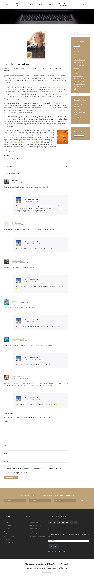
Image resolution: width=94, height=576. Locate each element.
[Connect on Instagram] (59, 522)
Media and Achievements (63, 4)
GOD (75, 54)
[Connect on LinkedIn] (54, 522)
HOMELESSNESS (57, 68)
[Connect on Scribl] (76, 522)
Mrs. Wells (77, 120)
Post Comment (11, 477)
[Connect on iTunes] (71, 522)
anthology (14, 89)
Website (6, 461)
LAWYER (76, 68)
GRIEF (75, 57)
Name (6, 445)
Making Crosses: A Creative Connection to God (24, 142)
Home (8, 4)
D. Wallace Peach (18, 339)
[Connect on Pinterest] (63, 522)
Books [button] (41, 4)
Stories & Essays (79, 79)
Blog (51, 4)
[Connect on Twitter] (50, 522)
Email (6, 453)
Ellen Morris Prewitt (19, 68)
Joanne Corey (17, 377)
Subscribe (84, 500)
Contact (84, 4)
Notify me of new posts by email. (16, 473)
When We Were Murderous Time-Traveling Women (79, 83)
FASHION (77, 46)
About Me (18, 4)
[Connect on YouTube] (67, 522)
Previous (9, 166)
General (48, 68)
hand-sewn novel (16, 94)
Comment (7, 421)
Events (30, 4)
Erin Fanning (16, 223)
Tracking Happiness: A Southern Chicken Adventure (49, 110)
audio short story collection (54, 89)
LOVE (75, 71)
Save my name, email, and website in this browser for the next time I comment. (33, 469)
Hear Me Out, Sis (79, 117)
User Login (51, 529)
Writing (6, 70)
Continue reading (47, 572)
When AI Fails (78, 109)
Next (64, 166)
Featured (76, 49)
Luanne (14, 301)
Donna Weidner (17, 261)
